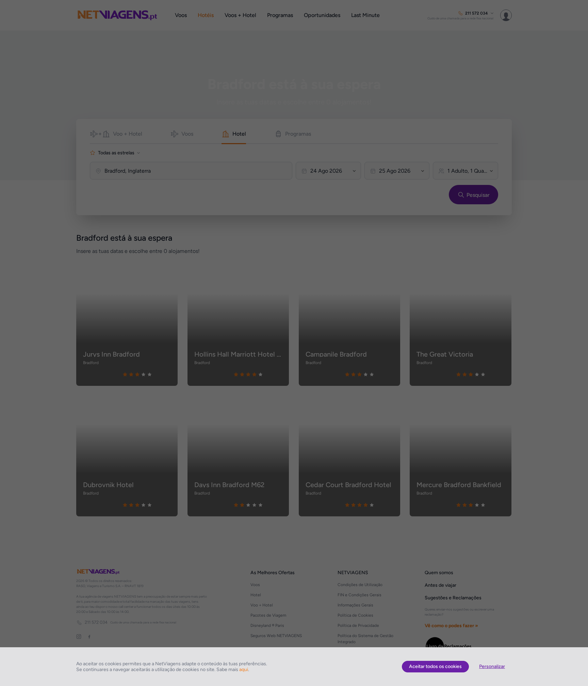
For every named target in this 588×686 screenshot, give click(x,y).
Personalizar (492, 666)
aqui (243, 669)
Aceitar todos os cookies (435, 666)
